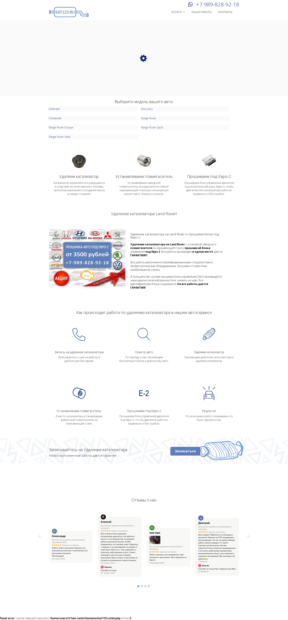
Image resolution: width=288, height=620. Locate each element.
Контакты (225, 12)
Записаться (185, 451)
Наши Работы (202, 12)
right (249, 536)
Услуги (177, 12)
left (39, 536)
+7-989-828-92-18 (217, 4)
